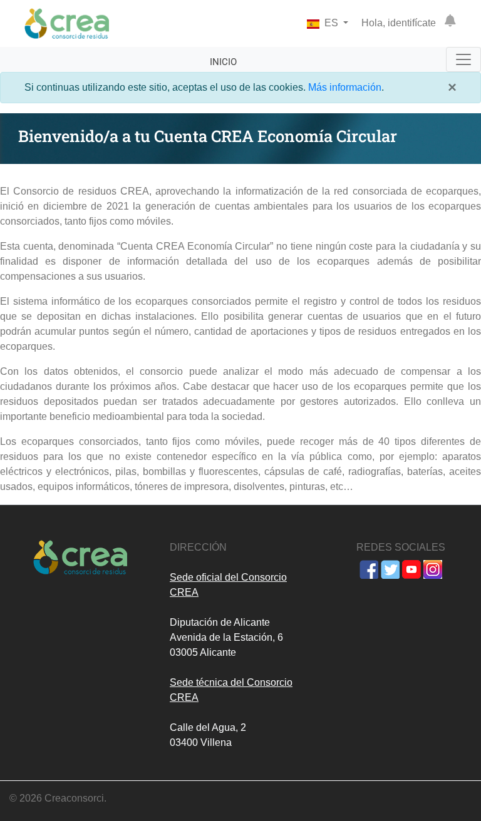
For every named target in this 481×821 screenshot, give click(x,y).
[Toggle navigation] (463, 59)
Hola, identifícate (398, 23)
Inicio (223, 62)
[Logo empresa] (66, 23)
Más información (344, 87)
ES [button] (331, 23)
